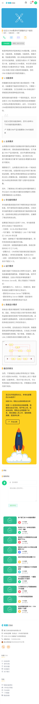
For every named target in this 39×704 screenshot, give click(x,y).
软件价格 (7, 664)
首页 (5, 33)
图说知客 (7, 695)
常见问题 (7, 666)
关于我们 (7, 672)
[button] (26, 3)
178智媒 (6, 693)
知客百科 (11, 33)
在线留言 (7, 669)
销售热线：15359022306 (12, 639)
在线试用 (7, 661)
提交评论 (13, 505)
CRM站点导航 (8, 687)
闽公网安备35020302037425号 (14, 642)
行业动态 (7, 690)
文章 (18, 33)
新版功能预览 (8, 685)
